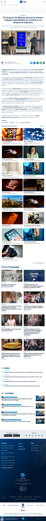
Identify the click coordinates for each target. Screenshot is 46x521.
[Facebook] (37, 63)
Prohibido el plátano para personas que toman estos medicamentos (20, 381)
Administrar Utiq (33, 499)
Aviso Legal (19, 497)
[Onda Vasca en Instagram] (35, 435)
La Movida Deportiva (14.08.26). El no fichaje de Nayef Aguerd (15, 421)
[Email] (44, 63)
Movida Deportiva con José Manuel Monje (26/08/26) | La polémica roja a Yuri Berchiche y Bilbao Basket (18, 414)
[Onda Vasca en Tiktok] (42, 435)
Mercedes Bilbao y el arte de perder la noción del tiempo (11, 329)
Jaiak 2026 (16, 4)
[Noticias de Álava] (30, 505)
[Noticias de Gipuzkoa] (13, 505)
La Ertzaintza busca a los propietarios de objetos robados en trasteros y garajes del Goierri (33, 286)
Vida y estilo (7, 370)
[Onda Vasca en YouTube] (32, 435)
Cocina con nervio (35, 450)
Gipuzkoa (3, 282)
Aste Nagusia (4, 4)
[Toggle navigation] (1, 1)
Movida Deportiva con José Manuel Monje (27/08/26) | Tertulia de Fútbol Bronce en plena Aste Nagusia (16, 399)
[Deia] (3, 505)
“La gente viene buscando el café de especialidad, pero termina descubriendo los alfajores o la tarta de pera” (11, 308)
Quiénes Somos (12, 497)
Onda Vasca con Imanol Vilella (8, 462)
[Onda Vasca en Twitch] (39, 435)
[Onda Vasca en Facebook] (29, 435)
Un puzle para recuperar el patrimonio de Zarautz (8, 285)
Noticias (20, 444)
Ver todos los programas (6, 467)
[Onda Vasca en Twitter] (26, 435)
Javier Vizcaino (34, 448)
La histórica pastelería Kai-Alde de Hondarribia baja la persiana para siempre (22, 386)
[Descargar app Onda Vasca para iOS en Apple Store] (16, 435)
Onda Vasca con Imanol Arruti (8, 460)
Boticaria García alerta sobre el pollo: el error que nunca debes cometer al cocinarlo (23, 372)
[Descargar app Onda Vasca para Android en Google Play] (8, 435)
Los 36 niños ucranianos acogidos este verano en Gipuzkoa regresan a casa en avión (34, 307)
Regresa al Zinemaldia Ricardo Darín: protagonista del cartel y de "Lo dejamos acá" (34, 355)
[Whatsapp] (40, 63)
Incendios (10, 4)
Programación (21, 449)
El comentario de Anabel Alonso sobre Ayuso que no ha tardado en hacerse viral (23, 377)
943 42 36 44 (23, 484)
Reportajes (21, 446)
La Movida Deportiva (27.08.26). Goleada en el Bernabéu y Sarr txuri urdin (17, 407)
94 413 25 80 (23, 481)
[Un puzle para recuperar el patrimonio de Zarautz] (11, 276)
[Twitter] (31, 63)
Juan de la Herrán (35, 445)
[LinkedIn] (34, 63)
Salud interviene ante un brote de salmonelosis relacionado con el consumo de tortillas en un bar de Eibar (10, 356)
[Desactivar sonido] (41, 519)
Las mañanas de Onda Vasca (7, 445)
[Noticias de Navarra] (40, 505)
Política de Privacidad (28, 497)
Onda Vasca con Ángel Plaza (7, 465)
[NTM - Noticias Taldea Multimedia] (23, 505)
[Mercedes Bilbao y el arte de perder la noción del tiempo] (11, 320)
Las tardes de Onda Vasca (7, 448)
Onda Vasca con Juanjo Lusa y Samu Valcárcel (8, 457)
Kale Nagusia (4, 450)
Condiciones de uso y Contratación (21, 499)
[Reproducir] (38, 399)
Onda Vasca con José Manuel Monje (7, 453)
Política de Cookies (37, 497)
